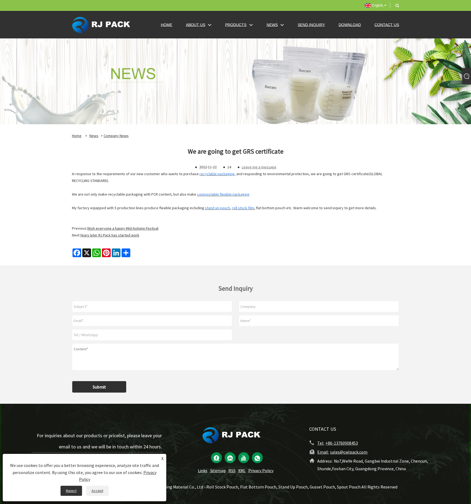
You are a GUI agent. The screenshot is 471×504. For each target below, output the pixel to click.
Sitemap (218, 470)
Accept (97, 490)
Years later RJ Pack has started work (109, 235)
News (93, 135)
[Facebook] (216, 457)
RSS (231, 470)
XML (242, 470)
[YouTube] (243, 457)
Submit (99, 387)
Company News (116, 135)
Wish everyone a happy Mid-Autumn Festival (122, 228)
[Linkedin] (230, 457)
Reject (71, 490)
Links (202, 470)
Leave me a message (259, 167)
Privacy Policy (260, 470)
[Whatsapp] (257, 457)
